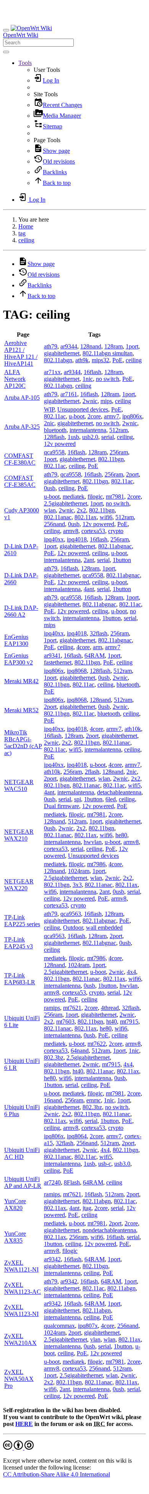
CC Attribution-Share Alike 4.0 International (56, 1474)
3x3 (77, 884)
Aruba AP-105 (22, 397)
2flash (92, 771)
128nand (90, 346)
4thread (110, 1008)
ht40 (111, 1021)
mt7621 (72, 1008)
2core (94, 416)
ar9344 (68, 346)
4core (83, 647)
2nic (49, 423)
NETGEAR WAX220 (19, 884)
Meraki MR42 (21, 681)
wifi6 (106, 517)
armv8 (70, 531)
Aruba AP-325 (22, 426)
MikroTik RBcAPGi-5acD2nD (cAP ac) (23, 742)
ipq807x (88, 1325)
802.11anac (57, 517)
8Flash (72, 1182)
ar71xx (52, 372)
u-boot (76, 416)
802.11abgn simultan (108, 353)
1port (132, 346)
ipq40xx (54, 539)
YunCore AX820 (15, 1204)
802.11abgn (58, 360)
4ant (89, 589)
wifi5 (75, 749)
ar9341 (52, 655)
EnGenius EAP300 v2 (18, 659)
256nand (54, 524)
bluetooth (55, 430)
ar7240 (52, 1182)
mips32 (100, 360)
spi (77, 799)
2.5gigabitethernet (65, 503)
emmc (93, 1100)
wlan (50, 510)
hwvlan (93, 842)
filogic (95, 496)
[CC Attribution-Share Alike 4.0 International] (18, 1447)
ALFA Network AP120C (15, 379)
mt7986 (96, 864)
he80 (121, 835)
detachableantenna (119, 792)
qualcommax (59, 1325)
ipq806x (132, 416)
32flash (98, 633)
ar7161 (68, 394)
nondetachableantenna (109, 1230)
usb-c (104, 1163)
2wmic (91, 1064)
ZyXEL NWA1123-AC (22, 1288)
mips (106, 401)
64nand (80, 1050)
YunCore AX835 (15, 1237)
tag (22, 233)
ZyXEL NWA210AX (20, 1339)
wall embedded (104, 927)
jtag (87, 1208)
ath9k (82, 360)
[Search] (6, 52)
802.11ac (55, 416)
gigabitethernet (61, 353)
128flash (54, 437)
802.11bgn (111, 459)
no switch (107, 379)
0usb (49, 488)
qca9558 (54, 452)
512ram (118, 430)
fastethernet (57, 662)
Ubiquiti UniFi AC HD (22, 1153)
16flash (92, 372)
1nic (88, 379)
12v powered (60, 444)
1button (122, 560)
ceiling (26, 240)
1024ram (78, 871)
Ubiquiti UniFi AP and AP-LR (22, 1182)
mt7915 (129, 1021)
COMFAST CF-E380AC (20, 459)
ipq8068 (77, 671)
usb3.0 (122, 1163)
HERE (24, 1424)
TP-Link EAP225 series (22, 920)
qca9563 (70, 914)
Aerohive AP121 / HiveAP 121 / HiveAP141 (20, 353)
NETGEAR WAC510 (19, 785)
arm (97, 647)
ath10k (133, 729)
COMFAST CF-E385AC (20, 481)
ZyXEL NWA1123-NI (21, 1310)
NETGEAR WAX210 (19, 835)
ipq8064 (77, 1136)
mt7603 (65, 1021)
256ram (119, 452)
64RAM (94, 655)
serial (107, 437)
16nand (53, 1100)
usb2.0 (90, 437)
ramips (52, 1008)
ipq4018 (77, 539)
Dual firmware (61, 806)
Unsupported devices (82, 409)
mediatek (73, 496)
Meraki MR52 (21, 710)
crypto (115, 531)
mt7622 (96, 1043)
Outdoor (73, 927)
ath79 (50, 346)
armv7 (111, 416)
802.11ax (85, 517)
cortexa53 (93, 531)
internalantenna (88, 430)
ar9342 (52, 1259)
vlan (95, 1339)
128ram (113, 346)
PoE (117, 360)
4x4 (131, 972)
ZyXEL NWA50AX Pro (19, 1379)
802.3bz (53, 1057)
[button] (25, 63)
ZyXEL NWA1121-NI (21, 1266)
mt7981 (115, 496)
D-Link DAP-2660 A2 (21, 611)
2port (132, 474)
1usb (73, 437)
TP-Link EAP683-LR (19, 978)
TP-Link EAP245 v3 (18, 943)
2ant (89, 560)
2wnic (90, 401)
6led (110, 799)
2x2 (81, 510)
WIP (49, 409)
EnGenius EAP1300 (16, 640)
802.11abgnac (115, 546)
